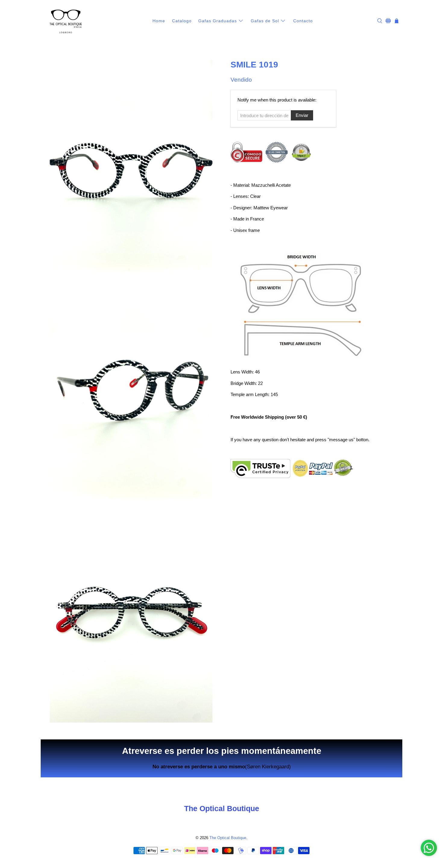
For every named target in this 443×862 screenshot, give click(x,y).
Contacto (303, 20)
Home (158, 20)
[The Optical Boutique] (66, 21)
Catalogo (182, 20)
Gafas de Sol (265, 20)
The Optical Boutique (227, 838)
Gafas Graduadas (217, 20)
